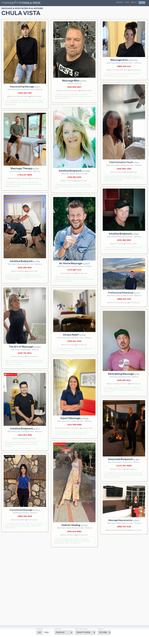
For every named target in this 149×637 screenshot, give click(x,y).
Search (119, 2)
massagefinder (12, 3)
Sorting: (58, 629)
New (127, 2)
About (134, 2)
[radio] (39, 632)
